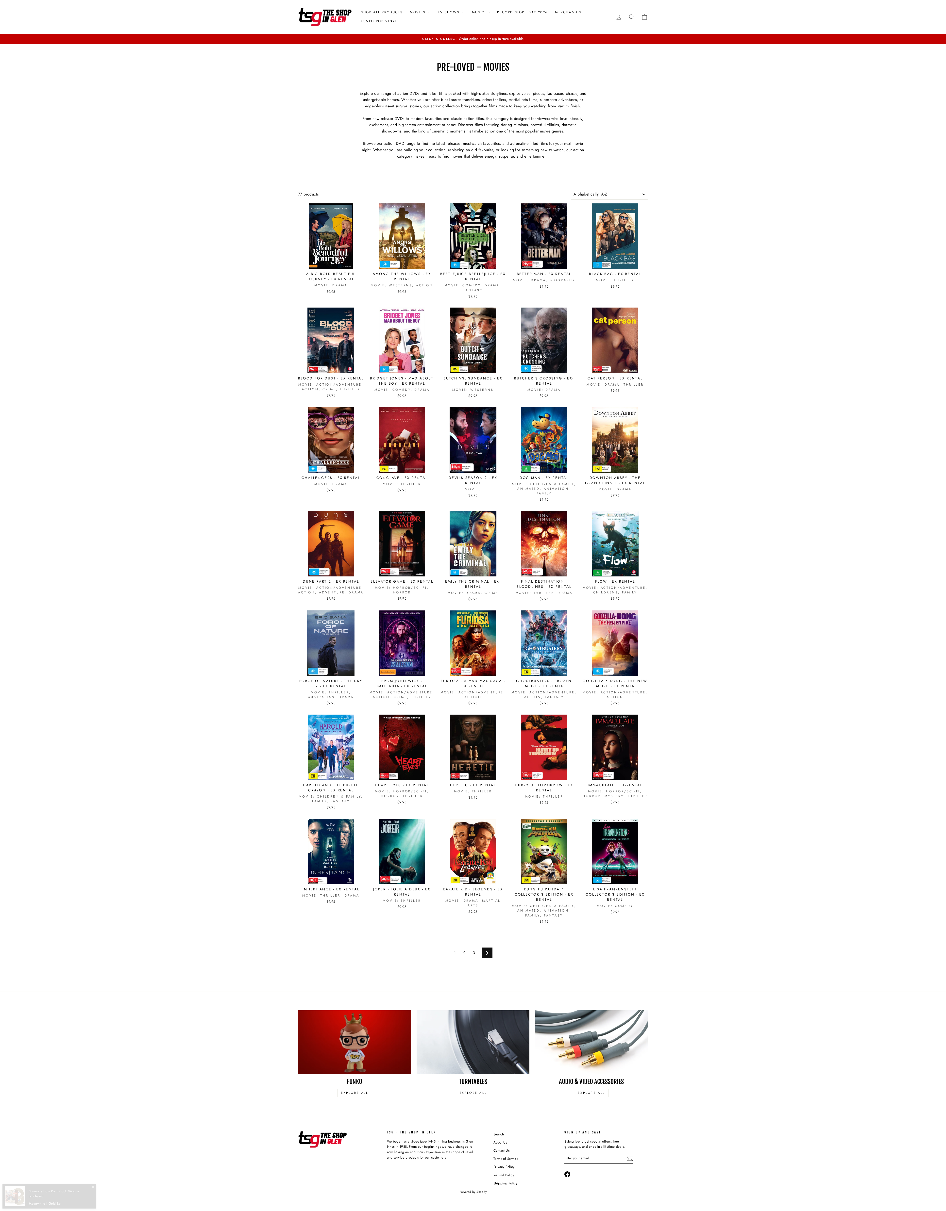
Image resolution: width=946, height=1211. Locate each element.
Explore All (354, 1093)
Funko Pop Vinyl (379, 21)
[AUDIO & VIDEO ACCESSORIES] (591, 1042)
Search (498, 1134)
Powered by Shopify (473, 1192)
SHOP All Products (382, 12)
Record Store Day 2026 (522, 12)
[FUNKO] (354, 1042)
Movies (418, 12)
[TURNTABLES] (473, 1042)
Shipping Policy (505, 1183)
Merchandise (569, 12)
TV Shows (449, 12)
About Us (500, 1142)
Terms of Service (505, 1158)
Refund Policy (503, 1175)
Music (479, 12)
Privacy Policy (504, 1166)
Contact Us (501, 1150)
